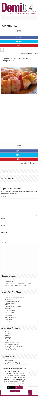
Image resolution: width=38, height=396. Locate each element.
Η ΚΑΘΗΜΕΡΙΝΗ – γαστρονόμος (14, 346)
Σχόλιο (3, 197)
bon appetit (8, 335)
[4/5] (25, 53)
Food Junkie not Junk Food (12, 301)
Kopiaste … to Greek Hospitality (13, 306)
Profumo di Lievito (10, 310)
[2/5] (22, 53)
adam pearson (9, 360)
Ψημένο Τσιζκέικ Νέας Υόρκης (22, 285)
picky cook (8, 308)
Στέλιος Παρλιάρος (10, 349)
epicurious (8, 337)
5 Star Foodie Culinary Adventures (14, 297)
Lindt (6, 340)
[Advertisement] (19, 121)
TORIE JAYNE (8, 319)
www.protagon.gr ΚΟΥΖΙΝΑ (12, 342)
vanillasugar (8, 321)
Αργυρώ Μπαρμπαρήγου (12, 344)
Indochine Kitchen (10, 303)
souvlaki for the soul (10, 314)
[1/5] (21, 53)
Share (19, 37)
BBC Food (7, 331)
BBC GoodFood (9, 333)
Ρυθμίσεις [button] (18, 387)
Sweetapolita (8, 315)
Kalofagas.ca (8, 305)
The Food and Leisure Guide (12, 364)
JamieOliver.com (9, 339)
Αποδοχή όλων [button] (15, 391)
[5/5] (27, 53)
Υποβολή (5, 243)
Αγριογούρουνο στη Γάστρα (23, 283)
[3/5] (24, 53)
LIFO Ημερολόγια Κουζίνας (12, 362)
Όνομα (3, 218)
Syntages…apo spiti (10, 317)
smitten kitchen (9, 312)
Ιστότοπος (4, 232)
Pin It (19, 45)
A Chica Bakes (9, 299)
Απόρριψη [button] (11, 387)
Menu (6, 18)
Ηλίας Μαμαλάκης (10, 348)
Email (3, 225)
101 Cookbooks (9, 296)
